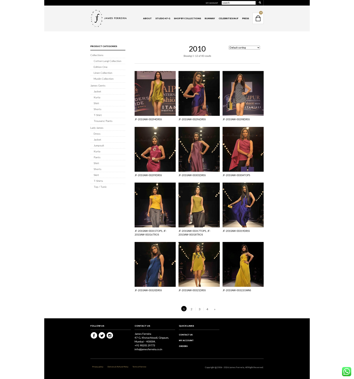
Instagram (109, 335)
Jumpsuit (99, 145)
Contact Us (186, 334)
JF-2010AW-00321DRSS (192, 290)
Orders (183, 346)
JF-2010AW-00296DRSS (192, 119)
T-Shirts (98, 180)
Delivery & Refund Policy (117, 367)
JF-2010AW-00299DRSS (148, 175)
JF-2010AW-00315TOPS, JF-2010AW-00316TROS (151, 232)
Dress (97, 133)
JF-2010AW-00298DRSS (236, 119)
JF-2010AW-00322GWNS (237, 290)
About (147, 18)
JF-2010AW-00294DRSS (148, 119)
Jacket (97, 91)
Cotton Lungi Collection (107, 61)
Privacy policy (97, 367)
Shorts (97, 109)
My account (212, 3)
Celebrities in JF (228, 18)
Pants (97, 157)
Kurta (97, 97)
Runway (210, 18)
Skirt (96, 174)
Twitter (101, 335)
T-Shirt (98, 115)
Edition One (100, 66)
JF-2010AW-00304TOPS (236, 175)
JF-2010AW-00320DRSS (148, 290)
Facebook (94, 335)
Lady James (96, 127)
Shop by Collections (187, 18)
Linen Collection (103, 72)
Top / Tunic (100, 186)
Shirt (96, 103)
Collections (96, 55)
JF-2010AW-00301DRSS (192, 175)
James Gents (97, 85)
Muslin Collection (104, 78)
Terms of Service (139, 367)
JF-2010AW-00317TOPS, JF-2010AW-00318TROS (194, 232)
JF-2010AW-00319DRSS (236, 230)
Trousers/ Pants (103, 120)
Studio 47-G (162, 18)
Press (245, 18)
